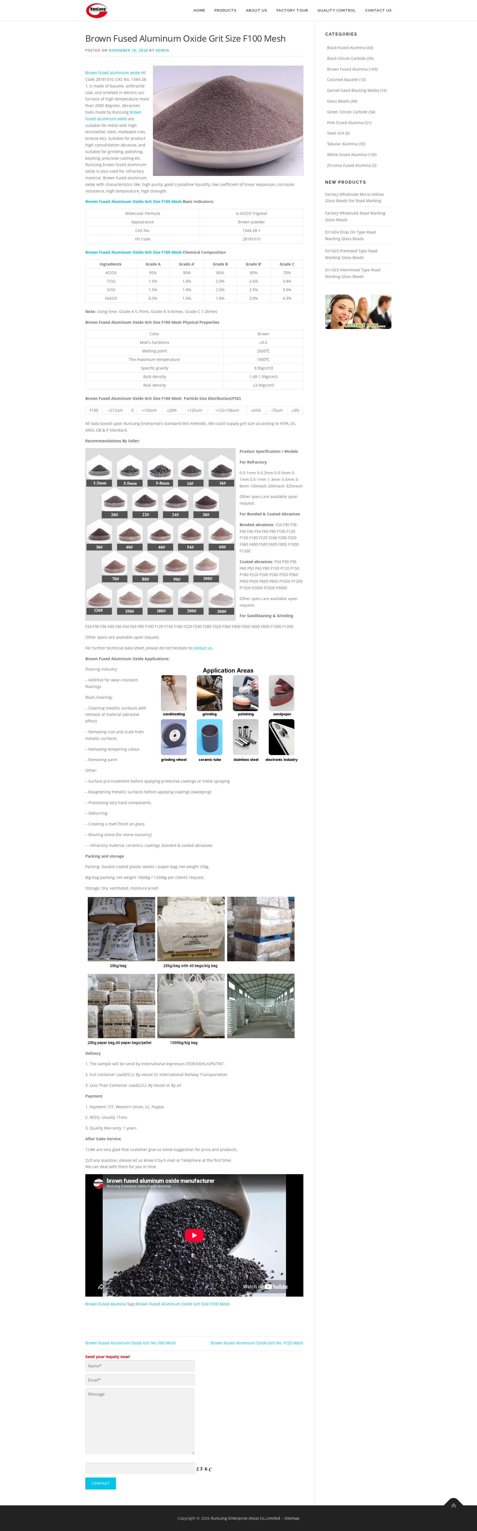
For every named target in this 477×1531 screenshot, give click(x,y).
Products (225, 10)
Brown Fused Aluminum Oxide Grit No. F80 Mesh (130, 1342)
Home (199, 10)
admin (162, 50)
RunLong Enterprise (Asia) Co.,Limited (245, 1518)
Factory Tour (292, 10)
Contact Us (378, 10)
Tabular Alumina (342, 143)
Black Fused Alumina (346, 47)
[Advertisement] (149, 62)
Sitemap (292, 1518)
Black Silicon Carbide (346, 58)
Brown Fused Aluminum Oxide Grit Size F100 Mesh (133, 201)
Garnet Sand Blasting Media (353, 90)
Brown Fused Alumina (105, 1304)
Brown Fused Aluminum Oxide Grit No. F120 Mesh (257, 1342)
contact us (202, 648)
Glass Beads (338, 101)
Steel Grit (335, 133)
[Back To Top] (453, 1505)
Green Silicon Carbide (347, 111)
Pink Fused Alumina (345, 122)
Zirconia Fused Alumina (349, 165)
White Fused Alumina (347, 154)
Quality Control (336, 10)
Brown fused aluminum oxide (112, 72)
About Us (256, 10)
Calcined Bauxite (342, 79)
